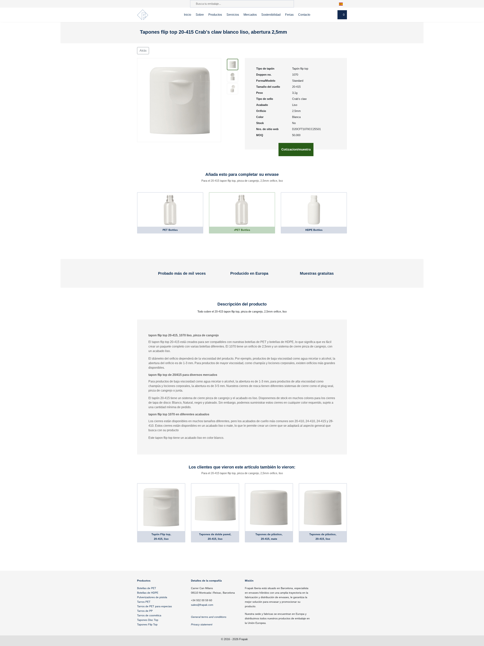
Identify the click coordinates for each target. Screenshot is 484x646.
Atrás (143, 50)
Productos (215, 14)
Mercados (250, 14)
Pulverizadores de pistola (152, 597)
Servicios (232, 14)
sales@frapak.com (202, 604)
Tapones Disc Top (147, 619)
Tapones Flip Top (147, 624)
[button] (343, 3)
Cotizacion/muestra (296, 149)
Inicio (187, 14)
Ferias (289, 14)
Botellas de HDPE (147, 592)
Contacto (304, 14)
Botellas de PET (146, 588)
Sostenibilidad (271, 14)
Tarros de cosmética (149, 615)
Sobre (200, 14)
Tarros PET (143, 601)
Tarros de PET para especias (154, 606)
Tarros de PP (145, 610)
